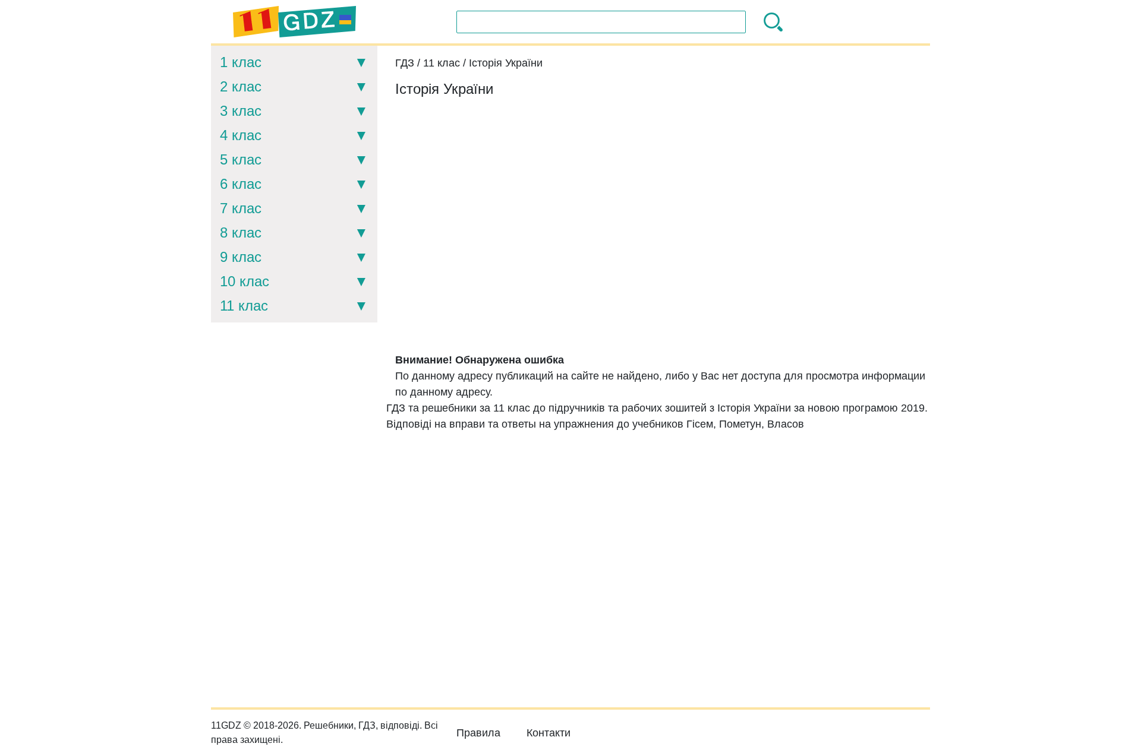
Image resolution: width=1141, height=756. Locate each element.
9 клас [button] (240, 257)
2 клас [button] (240, 86)
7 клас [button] (240, 208)
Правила (478, 733)
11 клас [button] (244, 306)
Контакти (548, 733)
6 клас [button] (240, 184)
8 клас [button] (240, 232)
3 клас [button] (240, 111)
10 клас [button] (244, 281)
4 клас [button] (240, 135)
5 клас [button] (240, 159)
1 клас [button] (240, 62)
